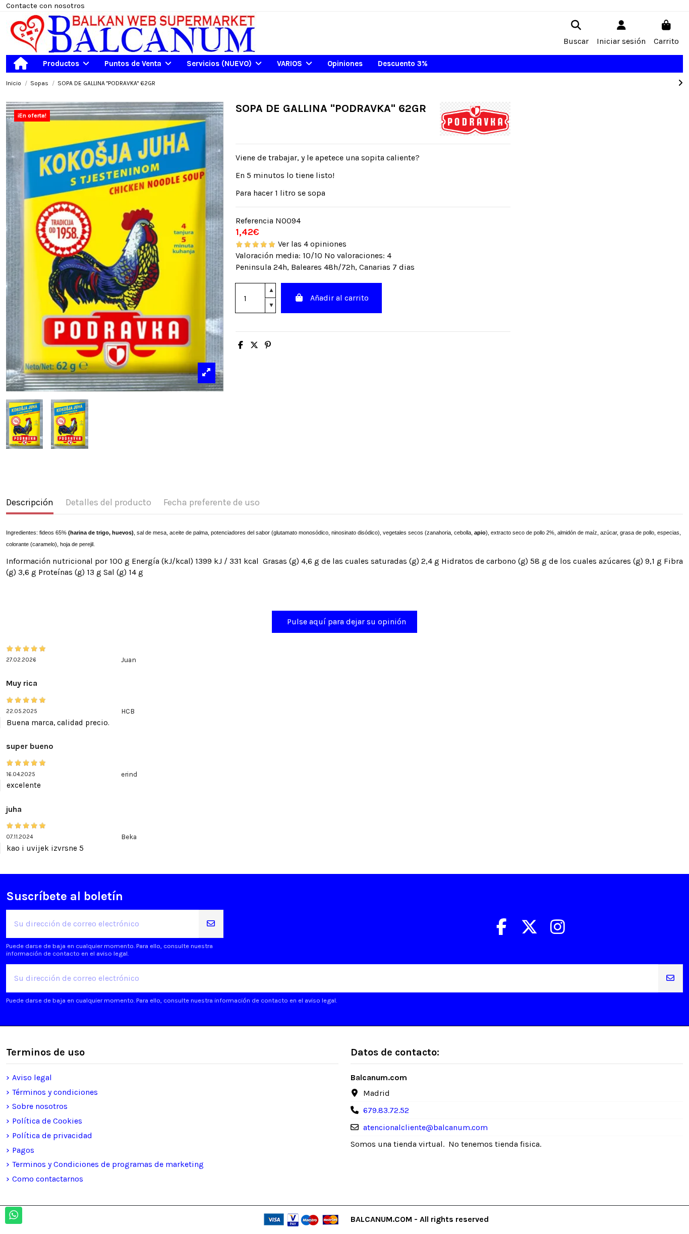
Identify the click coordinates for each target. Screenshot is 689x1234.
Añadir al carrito (339, 298)
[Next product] (680, 83)
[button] (66, 64)
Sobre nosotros (40, 1106)
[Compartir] (240, 345)
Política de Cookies (47, 1121)
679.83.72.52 (386, 1110)
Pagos (23, 1150)
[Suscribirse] (211, 923)
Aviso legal (32, 1077)
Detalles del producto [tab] (108, 502)
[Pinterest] (268, 345)
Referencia (254, 220)
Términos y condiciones (55, 1092)
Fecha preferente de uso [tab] (211, 502)
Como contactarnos (47, 1179)
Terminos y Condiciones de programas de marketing (108, 1164)
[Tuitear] (254, 345)
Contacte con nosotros (45, 5)
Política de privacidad (52, 1135)
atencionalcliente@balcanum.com (425, 1127)
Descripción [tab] (29, 502)
